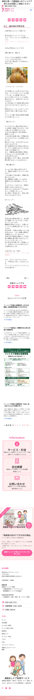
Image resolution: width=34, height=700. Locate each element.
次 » (28, 425)
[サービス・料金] (17, 443)
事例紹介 (4, 631)
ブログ (4, 639)
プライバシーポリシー (8, 645)
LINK (3, 642)
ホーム (4, 620)
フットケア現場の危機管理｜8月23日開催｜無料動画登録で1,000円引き (16, 306)
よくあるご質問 (6, 625)
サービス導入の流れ (8, 628)
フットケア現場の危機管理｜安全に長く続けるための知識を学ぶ (16, 405)
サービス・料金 (17, 450)
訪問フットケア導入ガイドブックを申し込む (17, 553)
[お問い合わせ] (17, 478)
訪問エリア (5, 634)
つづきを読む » (8, 319)
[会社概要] (17, 460)
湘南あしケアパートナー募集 (9, 648)
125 (23, 425)
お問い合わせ (17, 484)
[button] (30, 9)
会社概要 (17, 467)
